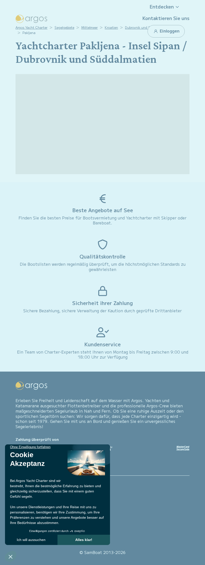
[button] (166, 7)
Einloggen (169, 31)
